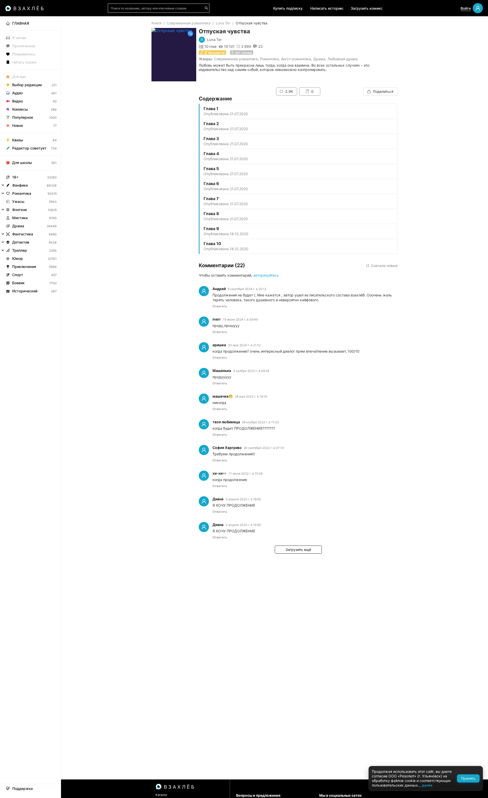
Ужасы (18, 201)
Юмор (17, 258)
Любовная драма (343, 59)
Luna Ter (223, 23)
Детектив (20, 242)
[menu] (30, 155)
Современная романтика (188, 23)
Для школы (22, 162)
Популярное (22, 117)
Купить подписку (288, 8)
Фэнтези (19, 209)
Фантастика (22, 234)
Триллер (19, 250)
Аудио (17, 93)
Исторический (24, 291)
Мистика (20, 218)
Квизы (17, 140)
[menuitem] (30, 23)
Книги (156, 23)
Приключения (24, 266)
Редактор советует (29, 148)
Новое (17, 125)
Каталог (161, 795)
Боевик (18, 283)
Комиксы (20, 109)
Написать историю (326, 8)
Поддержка (22, 789)
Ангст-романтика (296, 59)
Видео (17, 101)
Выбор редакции (27, 85)
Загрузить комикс (367, 8)
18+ (15, 177)
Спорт (17, 275)
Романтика (269, 59)
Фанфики (20, 185)
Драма (319, 59)
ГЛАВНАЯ (20, 23)
